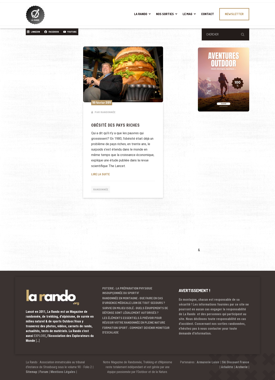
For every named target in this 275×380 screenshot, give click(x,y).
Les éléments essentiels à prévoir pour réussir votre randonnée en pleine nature (133, 320)
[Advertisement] (228, 185)
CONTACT (207, 14)
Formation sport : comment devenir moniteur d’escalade (136, 330)
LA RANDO (140, 14)
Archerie (242, 367)
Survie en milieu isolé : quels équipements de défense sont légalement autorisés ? (135, 310)
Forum (43, 372)
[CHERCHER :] (225, 34)
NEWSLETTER (234, 14)
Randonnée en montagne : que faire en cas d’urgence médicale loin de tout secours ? (133, 300)
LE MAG (187, 14)
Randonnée (100, 189)
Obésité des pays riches (115, 125)
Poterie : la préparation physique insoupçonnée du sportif (127, 290)
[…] (38, 341)
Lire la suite (118, 174)
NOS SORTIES (165, 14)
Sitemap (31, 372)
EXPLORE (40, 336)
